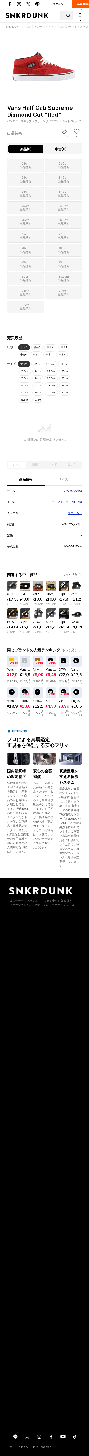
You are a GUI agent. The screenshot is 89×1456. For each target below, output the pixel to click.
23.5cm (24, 371)
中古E (62, 354)
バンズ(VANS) (73, 491)
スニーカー (75, 513)
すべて (24, 347)
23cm (64, 364)
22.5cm (50, 364)
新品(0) (26, 149)
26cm (38, 378)
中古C (36, 354)
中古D (49, 354)
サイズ (63, 479)
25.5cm (24, 378)
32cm (38, 399)
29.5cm (24, 392)
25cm (65, 371)
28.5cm (51, 385)
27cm (65, 378)
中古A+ (51, 347)
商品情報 (26, 479)
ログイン (58, 4)
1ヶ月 (54, 465)
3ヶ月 (72, 465)
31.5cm (24, 399)
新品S (37, 347)
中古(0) (60, 149)
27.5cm (24, 385)
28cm (38, 385)
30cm (38, 392)
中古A (64, 347)
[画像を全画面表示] (44, 58)
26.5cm (51, 378)
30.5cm (51, 392)
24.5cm (51, 371)
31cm (65, 392)
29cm (65, 385)
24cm (38, 371)
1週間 (35, 465)
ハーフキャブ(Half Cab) (67, 502)
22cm (37, 364)
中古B (23, 354)
